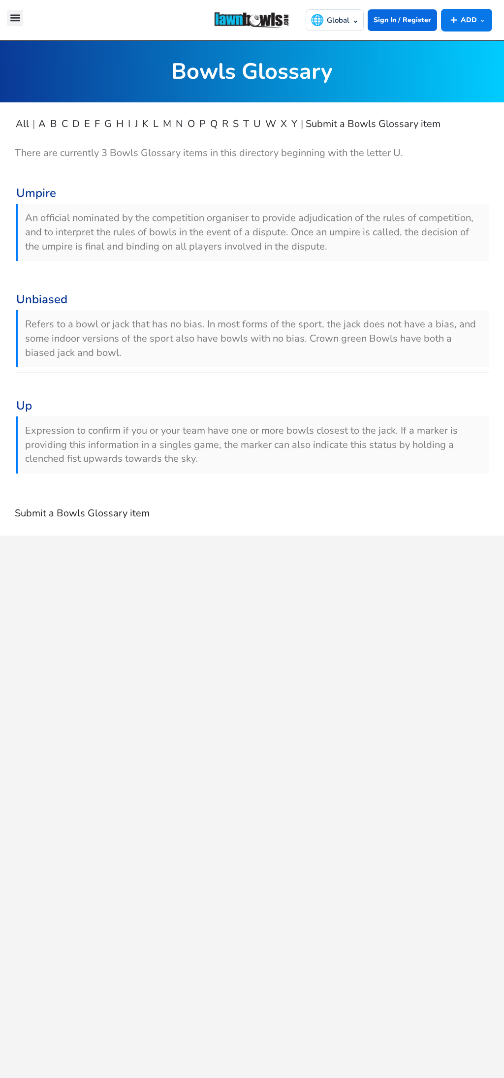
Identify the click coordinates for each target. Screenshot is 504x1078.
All (22, 123)
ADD (466, 19)
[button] (15, 18)
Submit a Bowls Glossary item (373, 123)
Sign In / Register (402, 20)
